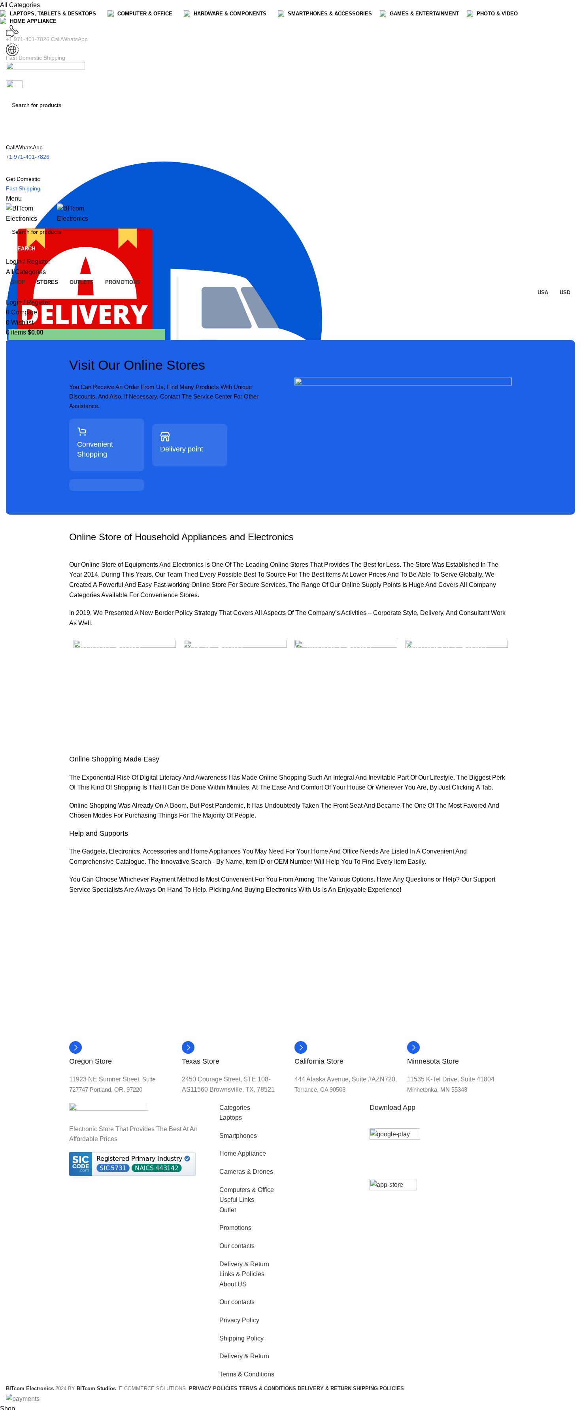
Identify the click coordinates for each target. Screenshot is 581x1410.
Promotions (235, 1227)
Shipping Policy (241, 1338)
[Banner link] (124, 691)
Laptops (230, 1117)
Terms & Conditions (246, 1374)
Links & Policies (241, 1274)
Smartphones (238, 1135)
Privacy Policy (239, 1320)
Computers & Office (246, 1189)
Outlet (227, 1210)
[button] (290, 1108)
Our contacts (237, 1246)
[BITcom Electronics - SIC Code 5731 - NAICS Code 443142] (132, 1163)
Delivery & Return (244, 1264)
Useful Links (236, 1199)
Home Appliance (242, 1153)
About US (233, 1284)
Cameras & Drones (246, 1171)
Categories (234, 1107)
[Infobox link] (110, 449)
